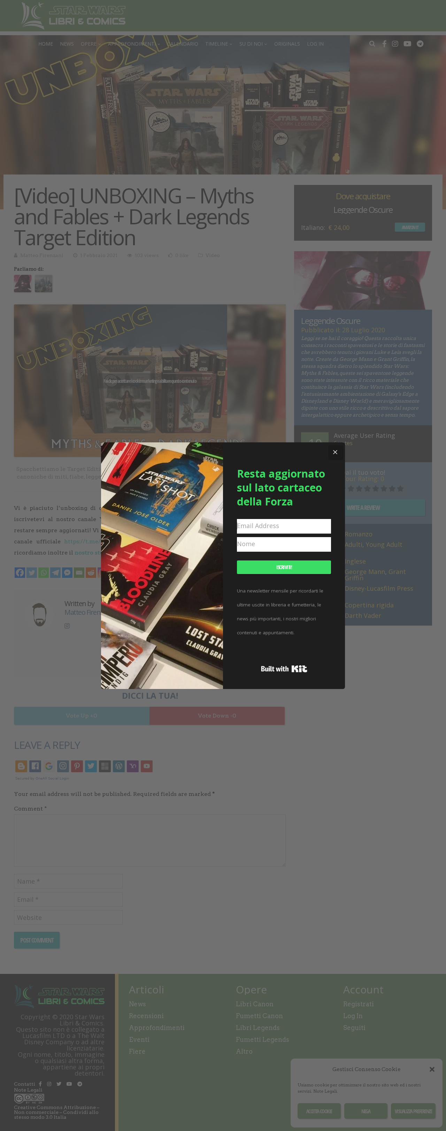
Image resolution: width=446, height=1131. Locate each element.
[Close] (335, 452)
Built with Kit (284, 669)
